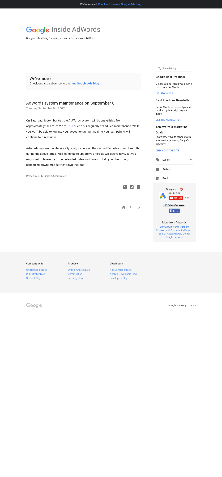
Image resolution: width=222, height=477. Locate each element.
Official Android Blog (79, 269)
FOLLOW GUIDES (165, 93)
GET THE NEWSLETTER (168, 119)
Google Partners (174, 237)
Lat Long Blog (75, 278)
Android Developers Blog (123, 274)
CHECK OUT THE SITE (167, 150)
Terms (193, 305)
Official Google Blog (36, 269)
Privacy (183, 305)
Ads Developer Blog (120, 269)
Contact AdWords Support (174, 227)
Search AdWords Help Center (174, 233)
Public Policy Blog (35, 274)
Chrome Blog (75, 274)
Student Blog (33, 278)
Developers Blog (118, 278)
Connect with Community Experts (174, 230)
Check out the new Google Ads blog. (120, 4)
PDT (70, 126)
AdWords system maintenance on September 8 (70, 103)
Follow (176, 211)
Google (172, 305)
